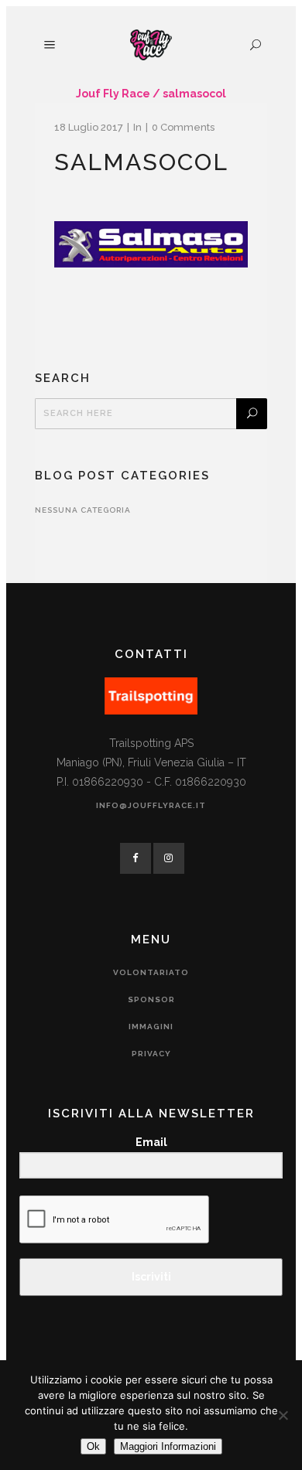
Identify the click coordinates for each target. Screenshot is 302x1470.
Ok (93, 1446)
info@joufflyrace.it (151, 805)
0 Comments (183, 127)
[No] (282, 1415)
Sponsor (151, 999)
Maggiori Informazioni (168, 1446)
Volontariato (151, 972)
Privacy (151, 1053)
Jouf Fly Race (113, 93)
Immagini (151, 1026)
